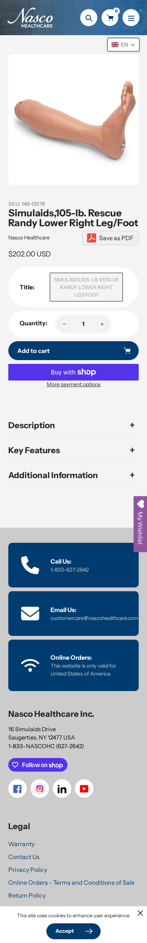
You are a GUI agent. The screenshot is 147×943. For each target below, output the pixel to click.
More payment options (74, 384)
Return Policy (27, 895)
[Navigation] (130, 17)
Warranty (21, 844)
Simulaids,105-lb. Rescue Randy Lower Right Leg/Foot (86, 287)
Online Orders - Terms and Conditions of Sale (71, 882)
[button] (123, 44)
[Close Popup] (140, 913)
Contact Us (24, 857)
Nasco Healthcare (29, 237)
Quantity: (33, 323)
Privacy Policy (27, 869)
